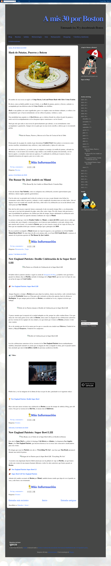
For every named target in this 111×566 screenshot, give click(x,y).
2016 (82, 176)
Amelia (25, 548)
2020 (82, 113)
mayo (84, 138)
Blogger (71, 552)
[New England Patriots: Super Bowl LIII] (42, 488)
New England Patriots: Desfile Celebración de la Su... (93, 158)
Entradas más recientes (19, 500)
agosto (85, 130)
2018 (82, 171)
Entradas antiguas (68, 500)
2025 (82, 100)
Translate (93, 326)
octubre (85, 124)
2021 (82, 111)
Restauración (19, 249)
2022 (82, 108)
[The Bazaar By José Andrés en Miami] (42, 243)
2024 (82, 102)
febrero (85, 147)
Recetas (17, 170)
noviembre (86, 122)
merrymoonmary (52, 552)
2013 (82, 185)
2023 (82, 105)
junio (84, 135)
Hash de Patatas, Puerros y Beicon (28, 52)
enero (84, 167)
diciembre (85, 119)
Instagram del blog (50, 275)
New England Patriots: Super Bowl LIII (31, 432)
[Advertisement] (92, 238)
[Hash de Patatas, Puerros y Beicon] (42, 164)
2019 (82, 116)
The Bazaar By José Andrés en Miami (30, 179)
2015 (82, 179)
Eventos (17, 423)
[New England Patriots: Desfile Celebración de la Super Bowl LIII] (42, 416)
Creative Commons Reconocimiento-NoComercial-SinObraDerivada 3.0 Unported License (63, 548)
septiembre (86, 127)
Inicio (44, 500)
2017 (82, 173)
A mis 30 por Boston (73, 18)
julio (84, 133)
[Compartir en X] (32, 167)
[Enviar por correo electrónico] (28, 167)
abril (84, 141)
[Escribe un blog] (30, 167)
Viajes (27, 249)
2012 (82, 187)
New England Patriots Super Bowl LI (24, 469)
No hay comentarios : (17, 167)
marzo (84, 144)
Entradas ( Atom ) (23, 505)
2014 (82, 182)
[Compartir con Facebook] (34, 167)
